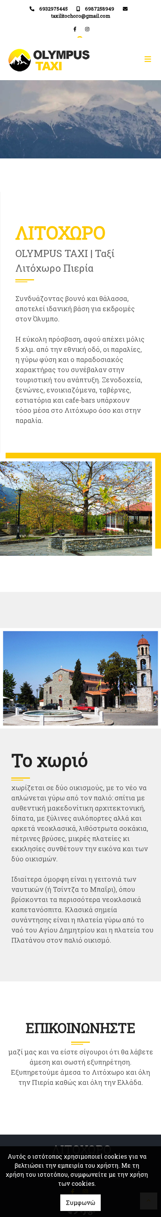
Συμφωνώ (80, 1202)
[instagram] (87, 29)
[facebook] (75, 29)
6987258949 (99, 9)
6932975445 (53, 9)
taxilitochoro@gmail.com (80, 16)
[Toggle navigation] (117, 58)
